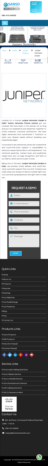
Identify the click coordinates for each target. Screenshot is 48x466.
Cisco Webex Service (12, 374)
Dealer (14, 50)
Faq (4, 316)
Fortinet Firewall (10, 348)
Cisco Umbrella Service (12, 379)
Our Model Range (10, 302)
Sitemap (6, 293)
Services (6, 288)
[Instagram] (26, 354)
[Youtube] (31, 354)
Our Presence (9, 307)
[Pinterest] (20, 354)
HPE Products (9, 339)
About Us (7, 279)
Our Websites (9, 297)
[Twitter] (9, 354)
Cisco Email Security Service (15, 383)
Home (4, 50)
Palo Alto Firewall (10, 344)
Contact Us (8, 320)
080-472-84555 (9, 15)
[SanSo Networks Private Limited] (12, 6)
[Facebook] (4, 354)
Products (7, 284)
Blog (5, 311)
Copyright (7, 460)
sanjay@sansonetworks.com (17, 433)
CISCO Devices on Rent (13, 392)
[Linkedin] (15, 354)
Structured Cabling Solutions (15, 370)
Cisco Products (9, 335)
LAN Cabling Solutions (12, 388)
